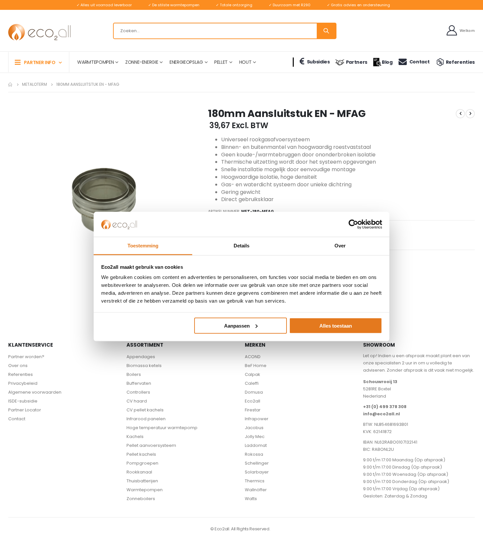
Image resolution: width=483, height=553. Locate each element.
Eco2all (252, 401)
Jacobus (254, 428)
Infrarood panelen (146, 419)
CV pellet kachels (145, 410)
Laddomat (256, 445)
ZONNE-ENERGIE (141, 62)
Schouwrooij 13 (380, 382)
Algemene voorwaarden (34, 392)
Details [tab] (241, 245)
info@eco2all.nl (381, 414)
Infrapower (256, 419)
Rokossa (254, 454)
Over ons (18, 365)
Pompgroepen (142, 463)
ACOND (253, 357)
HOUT (245, 62)
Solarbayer (257, 472)
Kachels (135, 436)
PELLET (221, 62)
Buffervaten (138, 383)
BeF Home (255, 365)
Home (10, 84)
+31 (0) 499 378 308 (384, 406)
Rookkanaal (139, 472)
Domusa (254, 392)
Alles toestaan (335, 325)
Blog (387, 62)
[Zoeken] (326, 30)
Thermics (254, 481)
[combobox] (225, 30)
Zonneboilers (140, 498)
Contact (419, 61)
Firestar (253, 410)
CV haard (136, 401)
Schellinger (257, 463)
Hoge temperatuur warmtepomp (161, 428)
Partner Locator (24, 410)
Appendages (140, 357)
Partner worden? (26, 357)
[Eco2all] (39, 32)
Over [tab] (340, 245)
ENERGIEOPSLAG (186, 62)
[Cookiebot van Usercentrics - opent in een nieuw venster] (353, 224)
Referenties (460, 62)
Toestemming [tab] (142, 245)
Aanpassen (237, 325)
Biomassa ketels (144, 365)
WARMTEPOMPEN (95, 62)
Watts (251, 498)
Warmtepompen (144, 490)
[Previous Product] (460, 113)
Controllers (138, 392)
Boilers (133, 374)
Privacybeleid (22, 383)
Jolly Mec (254, 436)
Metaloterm (34, 84)
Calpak (252, 374)
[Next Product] (470, 113)
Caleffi (252, 383)
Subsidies (318, 61)
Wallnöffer (256, 490)
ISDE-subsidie (22, 401)
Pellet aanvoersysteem (151, 445)
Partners (356, 62)
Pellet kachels (141, 454)
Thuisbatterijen (142, 481)
